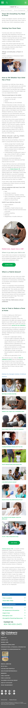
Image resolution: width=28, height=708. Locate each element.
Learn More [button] (9, 264)
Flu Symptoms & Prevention (11, 610)
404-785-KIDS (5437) (13, 624)
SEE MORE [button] (14, 542)
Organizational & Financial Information (13, 647)
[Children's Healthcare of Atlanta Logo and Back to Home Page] (2, 1)
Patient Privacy (13, 699)
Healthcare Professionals (9, 671)
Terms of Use (4, 699)
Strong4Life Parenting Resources (13, 618)
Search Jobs (4, 642)
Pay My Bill (4, 666)
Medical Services (6, 664)
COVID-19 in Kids (8, 607)
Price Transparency (7, 685)
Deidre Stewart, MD (15, 169)
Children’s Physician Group (9, 680)
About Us (3, 637)
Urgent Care (6, 613)
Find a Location (7, 598)
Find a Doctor (5, 675)
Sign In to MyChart (6, 682)
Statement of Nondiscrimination (11, 649)
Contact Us (4, 640)
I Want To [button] (13, 7)
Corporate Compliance (8, 644)
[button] (25, 2)
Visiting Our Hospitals (8, 668)
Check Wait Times (8, 600)
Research (4, 673)
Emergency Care (7, 615)
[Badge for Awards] (5, 656)
